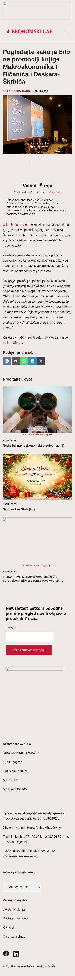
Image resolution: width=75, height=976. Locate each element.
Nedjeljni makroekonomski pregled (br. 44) (33, 445)
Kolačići (8, 927)
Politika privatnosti (15, 918)
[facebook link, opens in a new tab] (6, 953)
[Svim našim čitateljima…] (37, 476)
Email (11, 628)
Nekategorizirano (16, 91)
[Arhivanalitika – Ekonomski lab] (30, 31)
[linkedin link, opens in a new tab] (16, 953)
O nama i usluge (14, 936)
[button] (37, 11)
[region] (37, 11)
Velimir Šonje (37, 185)
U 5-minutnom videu (16, 224)
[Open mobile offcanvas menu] (69, 31)
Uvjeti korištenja (14, 909)
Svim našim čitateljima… (20, 509)
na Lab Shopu (12, 342)
